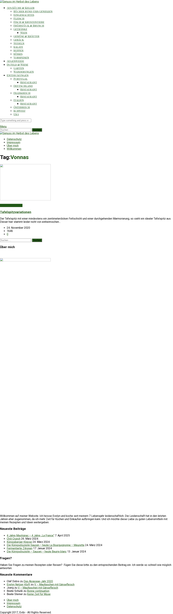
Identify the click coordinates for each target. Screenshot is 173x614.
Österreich (22, 107)
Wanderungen (24, 71)
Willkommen (14, 148)
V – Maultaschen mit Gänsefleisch (54, 584)
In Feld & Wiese (17, 64)
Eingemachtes (24, 15)
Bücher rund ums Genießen (33, 11)
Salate (18, 47)
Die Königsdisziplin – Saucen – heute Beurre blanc (37, 551)
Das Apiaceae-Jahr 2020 (38, 581)
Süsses (18, 54)
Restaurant (28, 82)
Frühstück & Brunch (29, 25)
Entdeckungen (18, 75)
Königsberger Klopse (19, 542)
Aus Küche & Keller (20, 7)
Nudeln (19, 43)
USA (16, 114)
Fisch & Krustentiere (29, 22)
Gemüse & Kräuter (26, 36)
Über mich (13, 145)
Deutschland (23, 86)
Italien (19, 100)
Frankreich (22, 93)
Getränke (20, 29)
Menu (3, 126)
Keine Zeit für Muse (39, 594)
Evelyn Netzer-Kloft (18, 584)
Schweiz (19, 110)
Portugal (21, 78)
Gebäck (19, 39)
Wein (23, 32)
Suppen (18, 50)
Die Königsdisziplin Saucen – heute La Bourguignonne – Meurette (45, 545)
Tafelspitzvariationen (15, 212)
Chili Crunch (13, 538)
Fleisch (19, 18)
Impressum (13, 142)
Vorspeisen (21, 57)
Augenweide (15, 61)
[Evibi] (19, 1)
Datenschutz (14, 139)
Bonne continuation (38, 591)
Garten (19, 68)
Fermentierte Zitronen (19, 548)
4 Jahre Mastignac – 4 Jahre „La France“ (30, 535)
